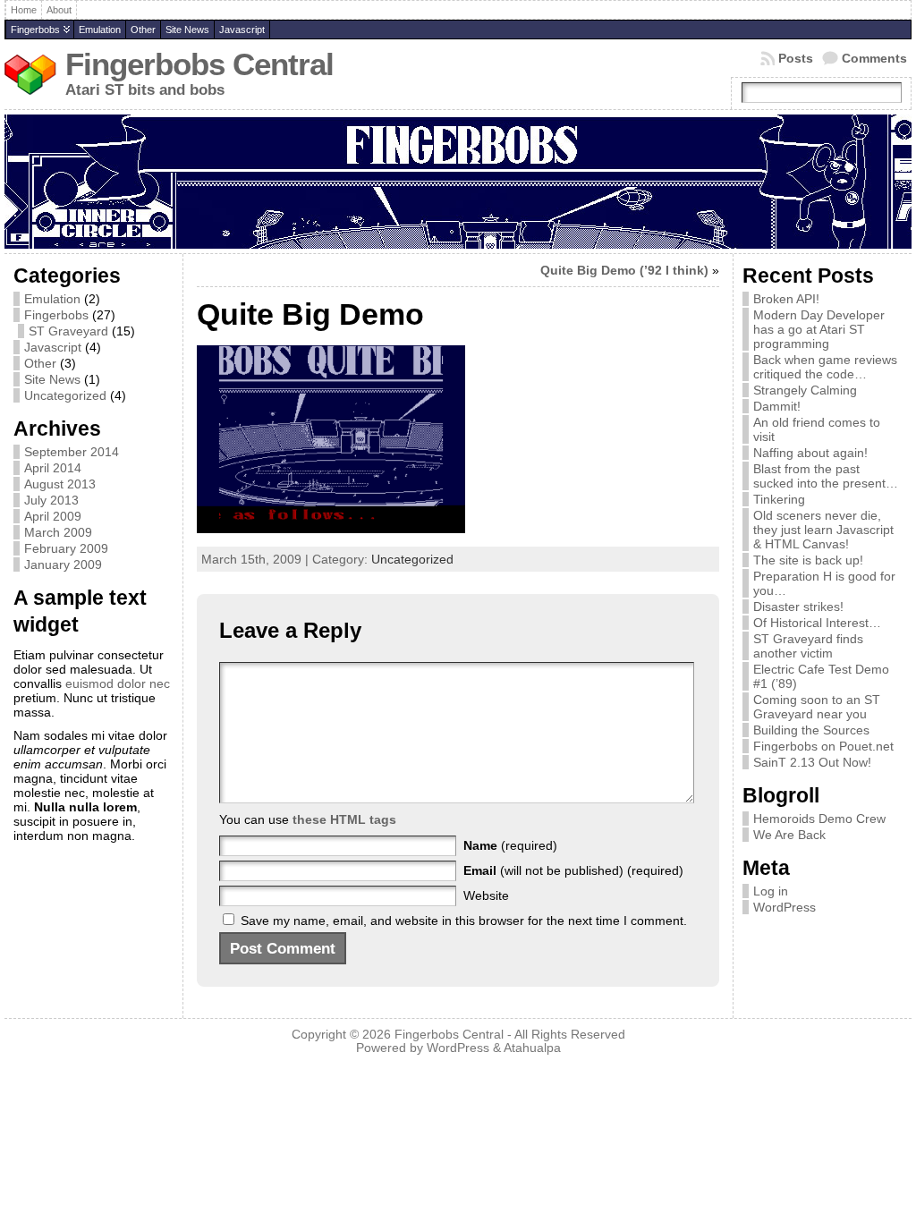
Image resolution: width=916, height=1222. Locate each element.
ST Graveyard (68, 331)
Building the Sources (811, 730)
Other (143, 29)
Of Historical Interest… (817, 622)
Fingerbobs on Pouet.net (823, 746)
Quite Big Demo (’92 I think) (624, 270)
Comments (874, 58)
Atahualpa (532, 1048)
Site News (187, 29)
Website (486, 895)
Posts (795, 58)
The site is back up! (808, 560)
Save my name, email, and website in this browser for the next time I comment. (464, 920)
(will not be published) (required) (573, 870)
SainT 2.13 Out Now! (812, 762)
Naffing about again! (810, 453)
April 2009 (52, 516)
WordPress (784, 907)
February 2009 (66, 548)
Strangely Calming (805, 390)
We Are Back (789, 834)
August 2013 (60, 484)
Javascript (242, 29)
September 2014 (71, 452)
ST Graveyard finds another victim (808, 646)
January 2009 (63, 564)
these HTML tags (344, 819)
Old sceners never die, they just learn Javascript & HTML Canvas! (823, 529)
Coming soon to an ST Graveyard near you (816, 706)
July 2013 (51, 500)
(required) (510, 845)
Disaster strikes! (798, 606)
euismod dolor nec (117, 683)
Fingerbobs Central (199, 64)
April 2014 (52, 468)
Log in (770, 891)
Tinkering (779, 499)
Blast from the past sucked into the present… (825, 476)
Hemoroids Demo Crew (819, 818)
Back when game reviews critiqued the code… (825, 366)
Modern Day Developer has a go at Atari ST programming (819, 329)
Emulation (100, 29)
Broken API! (786, 299)
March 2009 (58, 532)
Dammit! (777, 406)
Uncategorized (65, 395)
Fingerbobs (35, 29)
